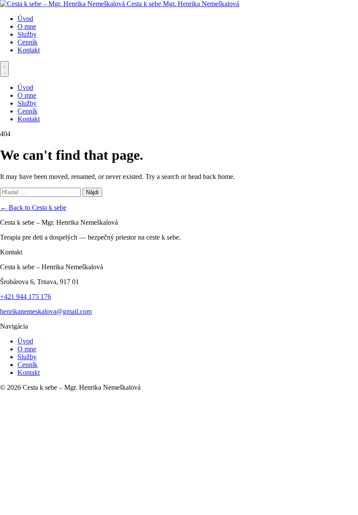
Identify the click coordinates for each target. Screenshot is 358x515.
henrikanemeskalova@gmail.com (46, 311)
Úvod (25, 18)
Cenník (27, 42)
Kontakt (28, 50)
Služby (27, 34)
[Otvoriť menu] (4, 69)
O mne (26, 26)
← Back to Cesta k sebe (33, 207)
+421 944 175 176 (25, 296)
